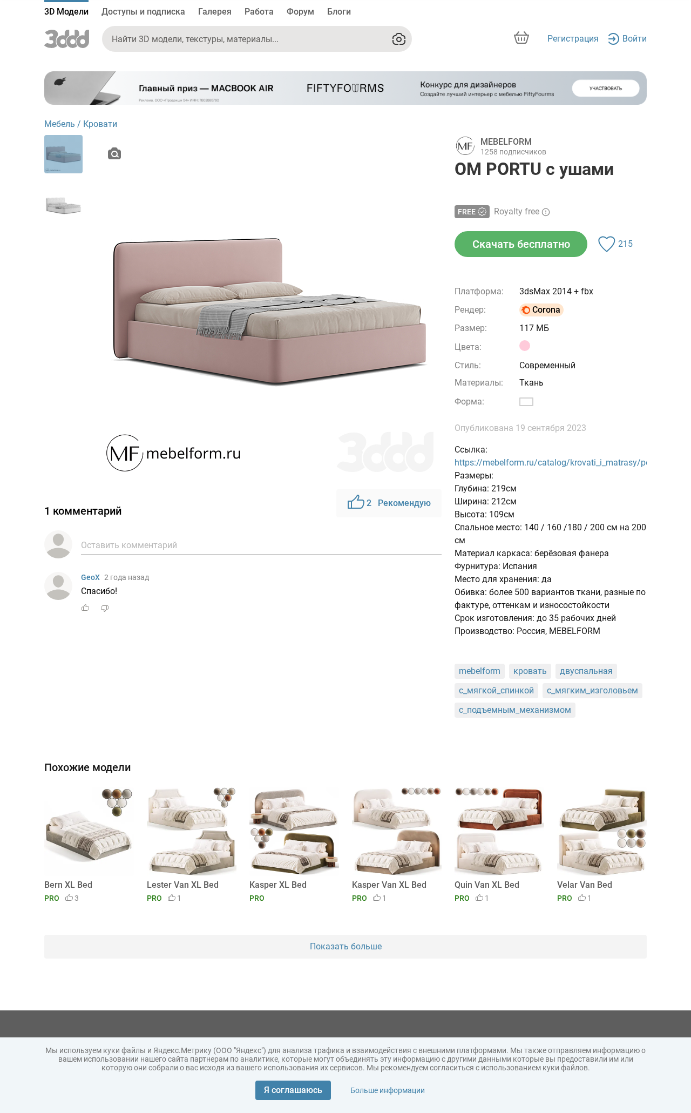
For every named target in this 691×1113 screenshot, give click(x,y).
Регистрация (573, 38)
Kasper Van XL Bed (389, 885)
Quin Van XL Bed (487, 885)
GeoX (90, 577)
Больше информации (387, 1090)
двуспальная (586, 671)
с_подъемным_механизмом (515, 710)
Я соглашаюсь (293, 1090)
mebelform (479, 671)
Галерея (215, 11)
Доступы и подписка (143, 11)
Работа (259, 11)
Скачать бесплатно (521, 244)
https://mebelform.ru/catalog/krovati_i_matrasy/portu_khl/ (567, 462)
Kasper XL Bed (278, 885)
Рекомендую (399, 503)
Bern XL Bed (68, 885)
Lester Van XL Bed (183, 885)
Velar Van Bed (584, 885)
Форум (300, 11)
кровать (530, 671)
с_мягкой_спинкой (496, 690)
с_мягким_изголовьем (592, 690)
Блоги (339, 11)
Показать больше (346, 946)
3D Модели (66, 11)
